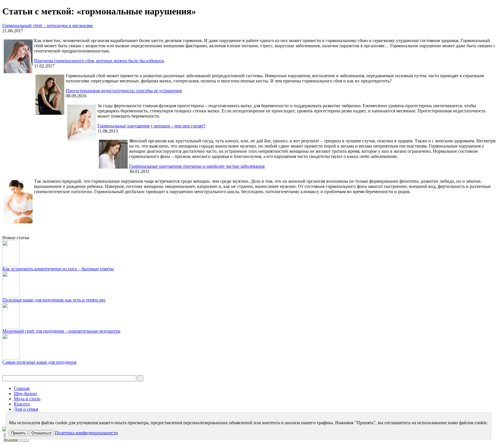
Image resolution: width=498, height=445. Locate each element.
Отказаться (41, 433)
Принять (18, 433)
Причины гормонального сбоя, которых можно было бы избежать (99, 60)
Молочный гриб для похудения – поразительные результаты (61, 331)
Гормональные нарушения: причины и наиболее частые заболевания (197, 166)
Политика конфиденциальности (86, 432)
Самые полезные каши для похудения (39, 362)
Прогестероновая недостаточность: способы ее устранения (124, 90)
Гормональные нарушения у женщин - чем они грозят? (151, 125)
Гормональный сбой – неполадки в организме (47, 25)
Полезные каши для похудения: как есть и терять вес (54, 299)
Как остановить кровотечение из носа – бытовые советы (58, 268)
